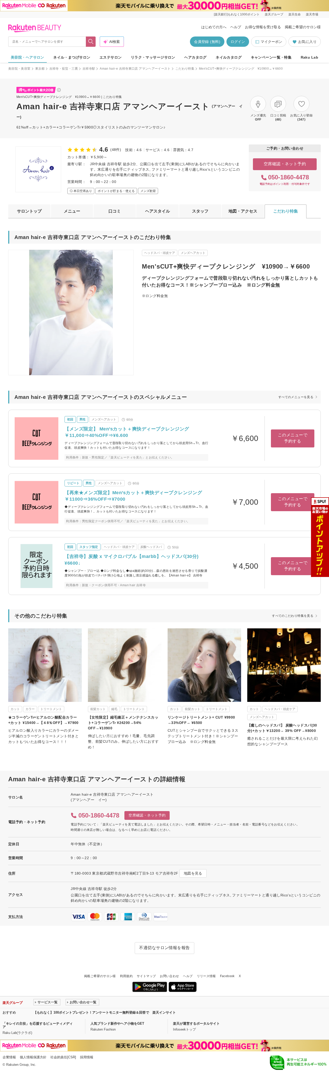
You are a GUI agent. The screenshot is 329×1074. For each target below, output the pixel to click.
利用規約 (126, 976)
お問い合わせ (169, 976)
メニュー (72, 211)
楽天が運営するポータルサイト (196, 1023)
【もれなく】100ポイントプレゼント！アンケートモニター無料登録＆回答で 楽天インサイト (104, 1012)
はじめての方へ (213, 27)
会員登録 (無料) (207, 42)
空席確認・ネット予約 (285, 164)
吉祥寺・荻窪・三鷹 (63, 68)
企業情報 (9, 1057)
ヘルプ (235, 27)
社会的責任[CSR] (63, 1057)
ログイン (238, 42)
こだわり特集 (184, 68)
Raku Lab (309, 57)
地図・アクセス (243, 211)
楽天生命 (294, 14)
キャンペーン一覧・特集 (271, 57)
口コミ (114, 211)
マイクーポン (271, 42)
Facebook (227, 976)
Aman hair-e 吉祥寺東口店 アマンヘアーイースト (135, 68)
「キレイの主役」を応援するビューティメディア (38, 1025)
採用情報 (86, 1057)
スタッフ (200, 211)
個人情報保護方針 (33, 1057)
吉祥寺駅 (89, 68)
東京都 (40, 68)
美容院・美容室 (19, 68)
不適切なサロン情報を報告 (164, 948)
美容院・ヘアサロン (27, 57)
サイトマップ (146, 976)
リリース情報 (206, 976)
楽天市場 (312, 14)
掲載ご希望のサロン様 (303, 27)
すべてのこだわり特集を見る (292, 615)
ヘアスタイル (157, 211)
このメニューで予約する (292, 438)
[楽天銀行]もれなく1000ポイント (237, 14)
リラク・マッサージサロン (153, 57)
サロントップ (29, 211)
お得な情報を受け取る (263, 27)
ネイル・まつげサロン (71, 57)
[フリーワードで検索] (91, 41)
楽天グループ (274, 14)
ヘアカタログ (195, 57)
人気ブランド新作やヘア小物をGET (117, 1023)
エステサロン (110, 57)
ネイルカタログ (229, 57)
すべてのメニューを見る (295, 397)
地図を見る (193, 873)
